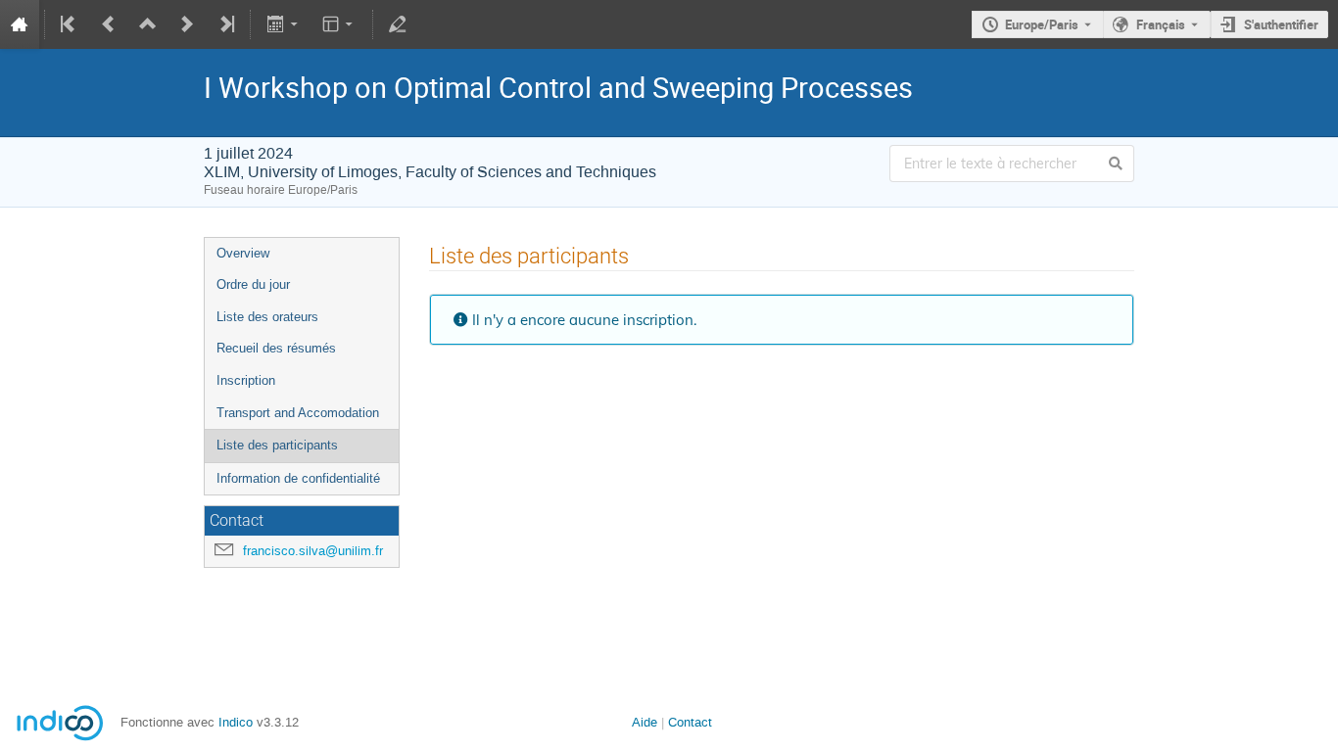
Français (1160, 24)
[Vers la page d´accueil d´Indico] (19, 24)
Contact (690, 722)
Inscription (245, 380)
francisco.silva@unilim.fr (313, 550)
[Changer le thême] (339, 24)
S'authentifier (1281, 24)
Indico (235, 722)
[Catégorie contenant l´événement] (147, 24)
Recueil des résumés (276, 348)
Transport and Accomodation (297, 412)
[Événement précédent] (108, 24)
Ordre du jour (253, 284)
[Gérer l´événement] (397, 24)
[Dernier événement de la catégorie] (225, 24)
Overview (242, 253)
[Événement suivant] (187, 24)
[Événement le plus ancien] (69, 24)
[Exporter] (283, 24)
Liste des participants (277, 445)
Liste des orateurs (267, 316)
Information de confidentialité (298, 478)
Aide (644, 722)
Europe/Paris (1041, 24)
